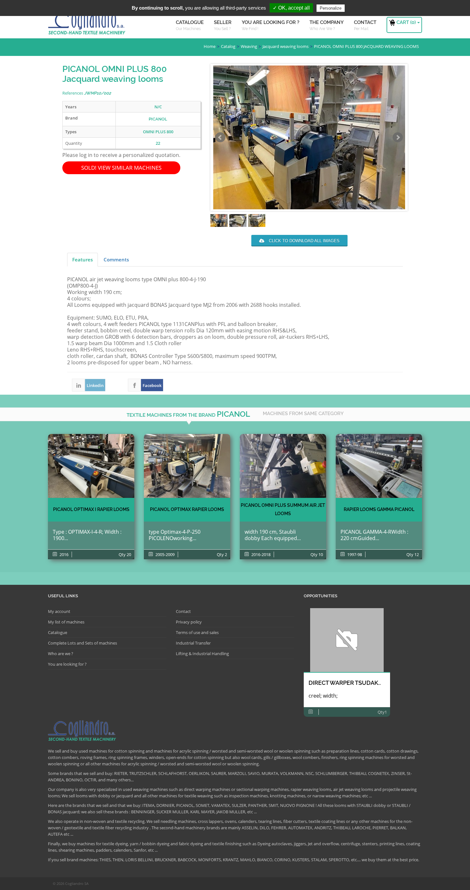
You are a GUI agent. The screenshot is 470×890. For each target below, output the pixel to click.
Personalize (330, 8)
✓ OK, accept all (291, 8)
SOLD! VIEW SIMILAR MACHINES (121, 167)
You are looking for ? (67, 664)
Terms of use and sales (197, 632)
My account (59, 611)
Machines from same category (303, 413)
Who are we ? (60, 653)
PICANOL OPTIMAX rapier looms (187, 509)
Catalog (228, 46)
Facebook (134, 385)
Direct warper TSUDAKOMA (350, 682)
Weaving (249, 46)
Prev (220, 137)
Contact (183, 611)
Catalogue (57, 632)
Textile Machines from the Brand (188, 414)
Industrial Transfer (193, 643)
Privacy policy (189, 622)
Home (209, 46)
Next (398, 137)
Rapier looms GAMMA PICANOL (379, 509)
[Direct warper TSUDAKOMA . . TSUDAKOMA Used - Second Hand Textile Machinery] (347, 640)
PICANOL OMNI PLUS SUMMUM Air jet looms (283, 509)
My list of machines (66, 622)
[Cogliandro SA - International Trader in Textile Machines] (88, 24)
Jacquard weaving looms (285, 46)
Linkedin (78, 385)
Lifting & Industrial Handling (202, 653)
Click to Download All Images (304, 240)
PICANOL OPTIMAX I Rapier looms (91, 509)
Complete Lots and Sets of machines (82, 643)
